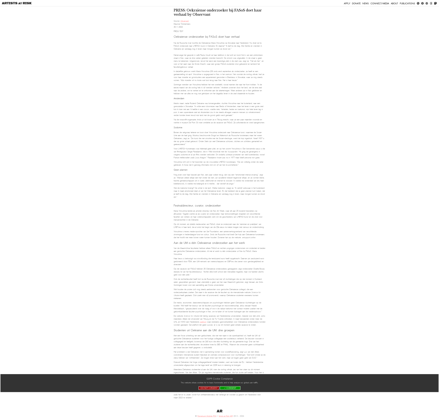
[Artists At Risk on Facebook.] (422, 3)
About (394, 3)
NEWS (365, 3)
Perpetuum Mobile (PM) (206, 416)
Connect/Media (380, 3)
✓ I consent (230, 388)
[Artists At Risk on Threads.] (431, 3)
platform (203, 322)
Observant (185, 21)
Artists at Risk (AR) (226, 416)
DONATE (356, 3)
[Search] (418, 3)
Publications (407, 3)
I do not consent (209, 388)
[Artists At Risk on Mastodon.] (435, 3)
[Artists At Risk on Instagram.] (426, 3)
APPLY (347, 3)
